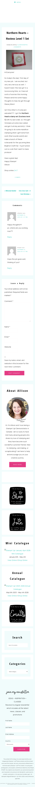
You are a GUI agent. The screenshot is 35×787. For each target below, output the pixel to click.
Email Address (9, 734)
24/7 (16, 170)
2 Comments (17, 47)
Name (7, 327)
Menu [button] (19, 2)
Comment (8, 301)
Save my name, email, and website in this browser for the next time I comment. (16, 363)
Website (7, 347)
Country (7, 741)
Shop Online (22, 560)
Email (7, 337)
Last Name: (8, 727)
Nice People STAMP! (17, 14)
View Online (12, 560)
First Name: (8, 720)
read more (17, 464)
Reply (9, 237)
